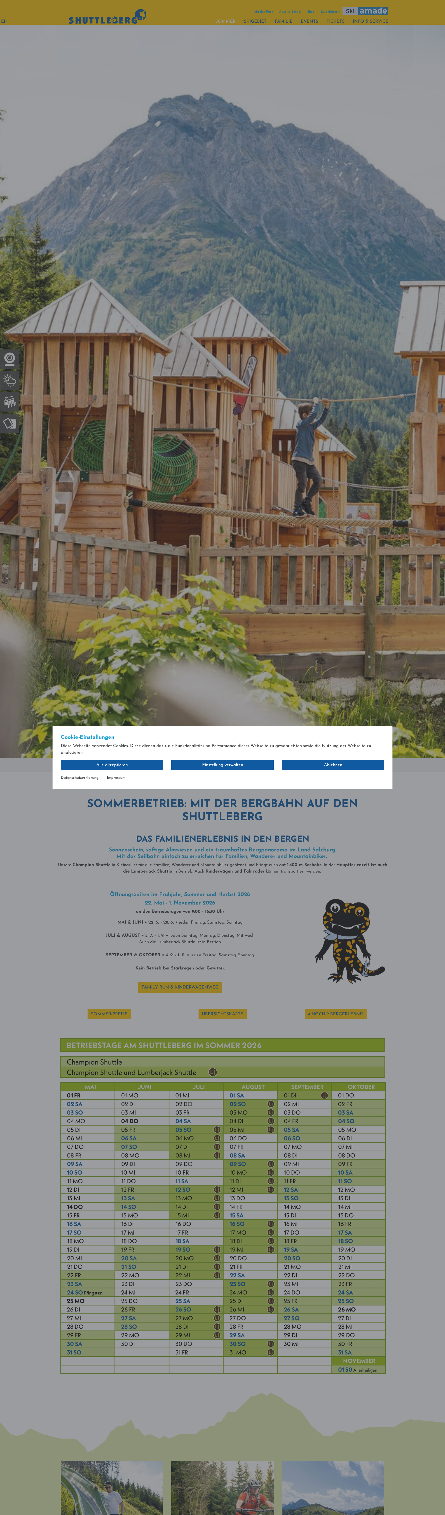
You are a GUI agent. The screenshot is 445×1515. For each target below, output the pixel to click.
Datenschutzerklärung (80, 778)
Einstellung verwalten (222, 765)
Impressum (116, 778)
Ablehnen (333, 765)
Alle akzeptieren (112, 765)
